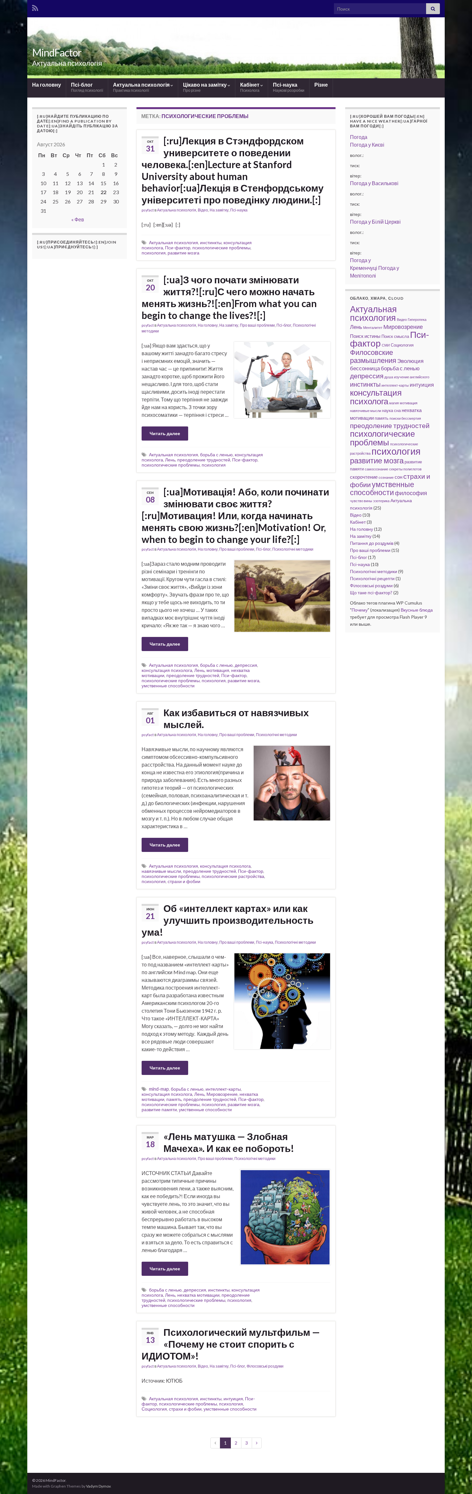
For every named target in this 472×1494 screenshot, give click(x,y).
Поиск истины (365, 336)
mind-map (159, 1089)
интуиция (233, 1398)
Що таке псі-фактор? (371, 592)
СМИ (386, 345)
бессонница (365, 368)
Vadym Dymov (98, 1486)
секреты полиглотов (405, 469)
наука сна (391, 410)
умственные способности (168, 685)
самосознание (376, 469)
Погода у (367, 145)
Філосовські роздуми (265, 1366)
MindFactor (57, 52)
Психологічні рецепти (372, 578)
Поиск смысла (395, 336)
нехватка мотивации (198, 1295)
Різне (321, 85)
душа (388, 377)
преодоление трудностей (203, 459)
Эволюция (410, 360)
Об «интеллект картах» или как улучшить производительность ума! (227, 920)
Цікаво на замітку (205, 87)
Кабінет (250, 87)
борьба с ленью (216, 454)
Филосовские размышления (373, 356)
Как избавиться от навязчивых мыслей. (236, 718)
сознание (386, 477)
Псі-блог (87, 87)
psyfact (148, 210)
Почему (360, 610)
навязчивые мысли (161, 871)
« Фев (77, 219)
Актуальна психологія (141, 87)
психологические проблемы (221, 247)
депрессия (246, 665)
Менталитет (372, 327)
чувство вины (361, 501)
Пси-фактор (177, 247)
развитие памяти (159, 1109)
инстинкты (211, 242)
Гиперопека (417, 319)
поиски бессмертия (405, 418)
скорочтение (364, 477)
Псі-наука (288, 87)
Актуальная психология (173, 242)
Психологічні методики (292, 549)
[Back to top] (458, 1480)
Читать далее (165, 433)
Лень (170, 459)
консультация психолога (167, 670)
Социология (154, 1409)
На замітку (219, 210)
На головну (46, 85)
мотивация (217, 670)
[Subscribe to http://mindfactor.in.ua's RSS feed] (35, 7)
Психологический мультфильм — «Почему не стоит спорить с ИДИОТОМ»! (231, 1343)
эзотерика (381, 501)
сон (398, 477)
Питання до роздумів (371, 543)
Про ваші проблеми (257, 325)
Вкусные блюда (417, 610)
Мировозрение (222, 1094)
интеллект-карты (223, 1089)
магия (394, 403)
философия (411, 492)
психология (154, 252)
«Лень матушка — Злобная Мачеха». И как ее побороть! (228, 1142)
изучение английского (411, 377)
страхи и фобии (184, 881)
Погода (358, 137)
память (173, 1099)
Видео (402, 319)
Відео (203, 210)
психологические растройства (233, 876)
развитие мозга (183, 252)
